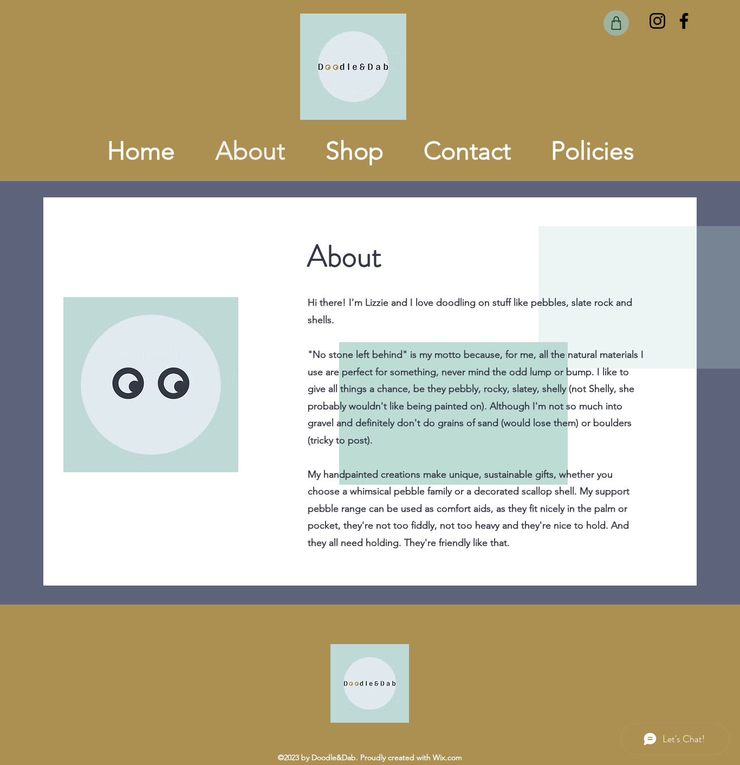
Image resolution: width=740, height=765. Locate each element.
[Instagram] (657, 20)
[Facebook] (683, 20)
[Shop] (616, 23)
